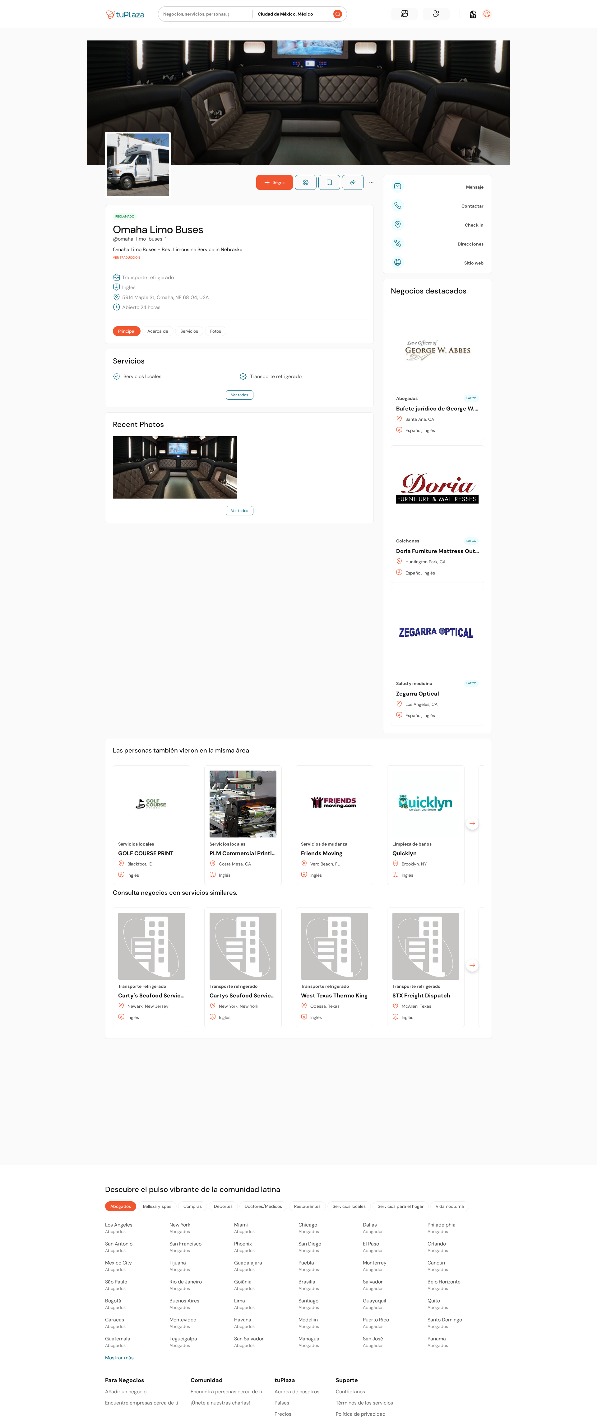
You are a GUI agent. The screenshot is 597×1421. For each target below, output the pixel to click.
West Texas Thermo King (334, 995)
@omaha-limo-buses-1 (140, 239)
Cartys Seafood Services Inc (248, 995)
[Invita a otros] (436, 14)
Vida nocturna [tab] (450, 1206)
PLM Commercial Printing (244, 853)
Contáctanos (350, 1391)
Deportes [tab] (223, 1206)
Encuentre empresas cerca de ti (141, 1403)
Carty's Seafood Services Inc (157, 995)
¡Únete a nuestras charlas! (220, 1403)
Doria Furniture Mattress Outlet (439, 551)
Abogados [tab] (120, 1206)
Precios (283, 1414)
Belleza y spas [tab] (157, 1206)
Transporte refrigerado (276, 376)
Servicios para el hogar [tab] (400, 1206)
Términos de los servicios (364, 1403)
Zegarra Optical (417, 693)
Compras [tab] (192, 1206)
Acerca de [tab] (157, 331)
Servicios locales (142, 376)
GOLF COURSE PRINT (146, 853)
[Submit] (337, 14)
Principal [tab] (126, 331)
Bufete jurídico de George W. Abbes (445, 408)
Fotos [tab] (215, 331)
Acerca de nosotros (297, 1391)
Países (282, 1403)
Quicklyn (404, 853)
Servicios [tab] (189, 331)
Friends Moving (322, 853)
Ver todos (239, 394)
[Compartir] (353, 182)
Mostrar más (119, 1357)
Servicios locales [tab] (349, 1206)
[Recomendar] (306, 182)
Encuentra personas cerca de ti (226, 1391)
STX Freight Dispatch (421, 995)
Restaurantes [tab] (307, 1206)
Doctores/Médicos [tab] (263, 1206)
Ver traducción (126, 258)
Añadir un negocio (125, 1391)
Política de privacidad (361, 1414)
